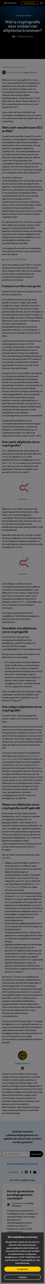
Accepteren (22, 1269)
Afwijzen (22, 1277)
